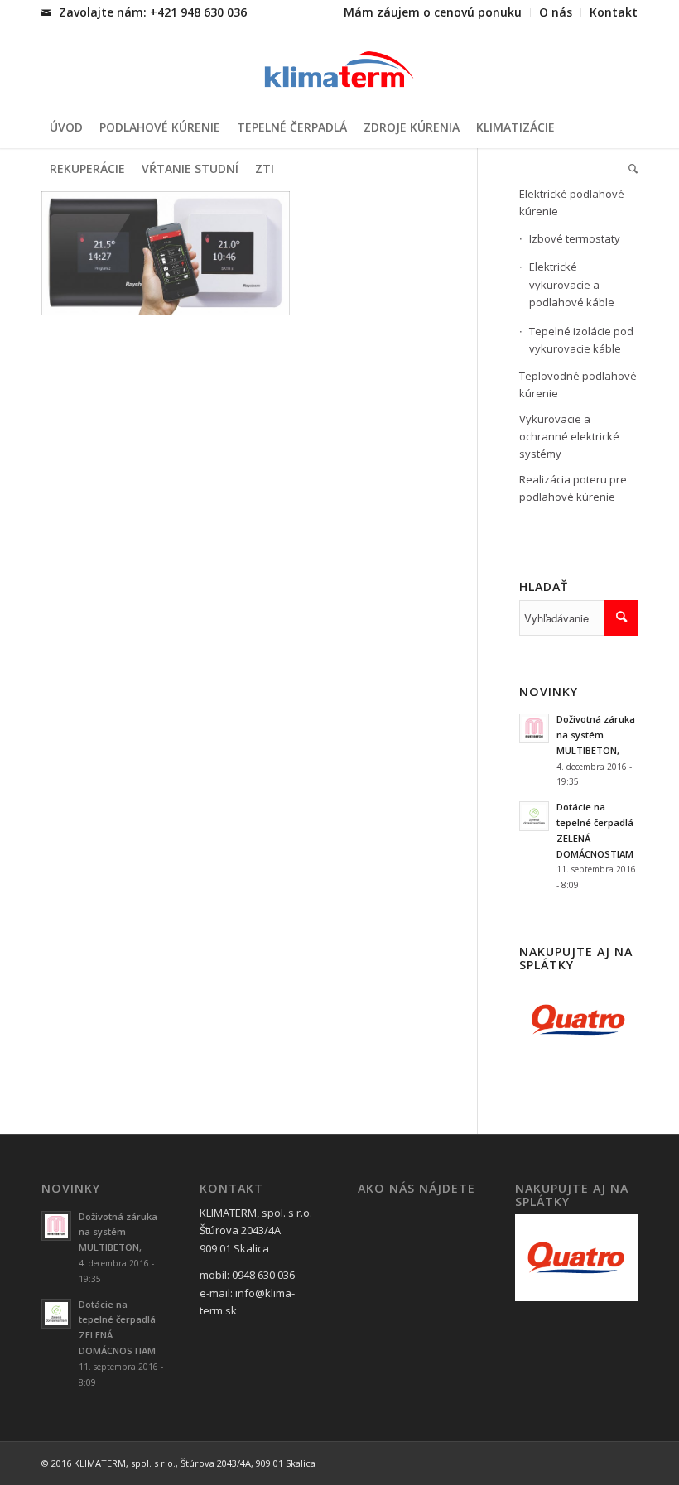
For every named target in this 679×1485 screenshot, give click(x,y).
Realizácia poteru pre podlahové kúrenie (573, 488)
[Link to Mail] (46, 12)
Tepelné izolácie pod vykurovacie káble (581, 340)
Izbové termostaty (574, 238)
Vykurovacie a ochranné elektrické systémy (569, 436)
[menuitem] (433, 12)
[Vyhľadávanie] (629, 169)
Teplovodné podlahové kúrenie (578, 384)
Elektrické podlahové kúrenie (571, 202)
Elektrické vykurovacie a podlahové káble (571, 284)
